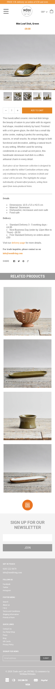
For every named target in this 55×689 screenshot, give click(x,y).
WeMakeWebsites (28, 674)
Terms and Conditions (11, 611)
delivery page (18, 243)
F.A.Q (5, 608)
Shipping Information (11, 614)
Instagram (7, 590)
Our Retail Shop (9, 632)
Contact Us (7, 629)
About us (6, 605)
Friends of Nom (9, 618)
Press (5, 635)
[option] (27, 62)
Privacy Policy (8, 645)
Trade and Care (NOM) (23, 671)
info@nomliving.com (12, 572)
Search (5, 602)
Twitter (5, 587)
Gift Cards (7, 641)
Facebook (6, 584)
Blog (4, 638)
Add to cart (37, 110)
